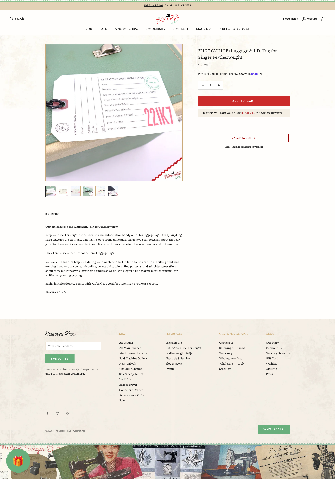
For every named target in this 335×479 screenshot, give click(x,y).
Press (269, 374)
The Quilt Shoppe (130, 369)
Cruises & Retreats (235, 29)
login (235, 146)
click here (62, 262)
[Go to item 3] (75, 191)
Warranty (225, 353)
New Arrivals (127, 363)
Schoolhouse (127, 29)
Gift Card (272, 358)
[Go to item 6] (112, 191)
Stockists (225, 369)
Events (170, 369)
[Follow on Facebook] (47, 414)
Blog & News (174, 363)
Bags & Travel (128, 384)
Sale (103, 29)
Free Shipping (154, 5)
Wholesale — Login (231, 358)
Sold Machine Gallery (133, 358)
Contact (180, 29)
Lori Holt (125, 379)
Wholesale (273, 429)
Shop (88, 29)
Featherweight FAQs (179, 353)
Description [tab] (52, 214)
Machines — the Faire (133, 353)
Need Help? (290, 18)
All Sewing (126, 342)
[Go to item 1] (50, 191)
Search (16, 18)
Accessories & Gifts (131, 395)
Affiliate (271, 369)
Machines (204, 29)
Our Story (272, 342)
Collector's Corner (131, 390)
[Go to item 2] (63, 191)
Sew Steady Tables (131, 374)
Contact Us (226, 342)
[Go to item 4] (88, 191)
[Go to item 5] (100, 191)
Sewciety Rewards (270, 113)
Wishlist (271, 363)
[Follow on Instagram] (57, 414)
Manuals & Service (178, 358)
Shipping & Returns (232, 348)
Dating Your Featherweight (183, 348)
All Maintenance (130, 348)
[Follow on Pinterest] (67, 414)
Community (156, 29)
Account (312, 18)
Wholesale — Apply (232, 363)
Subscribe (60, 358)
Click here (52, 253)
